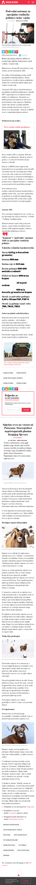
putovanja (22, 845)
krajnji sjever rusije (11, 825)
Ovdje (12, 881)
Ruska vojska (8, 383)
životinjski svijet (20, 835)
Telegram (24, 55)
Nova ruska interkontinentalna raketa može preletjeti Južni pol (16, 364)
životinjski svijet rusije (12, 830)
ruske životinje (9, 845)
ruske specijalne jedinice (13, 378)
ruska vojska (8, 373)
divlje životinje (23, 850)
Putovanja (17, 437)
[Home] (3, 2)
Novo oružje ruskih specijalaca (17, 127)
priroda (6, 855)
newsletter (12, 813)
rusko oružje (21, 373)
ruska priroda (8, 850)
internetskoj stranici (16, 819)
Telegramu (30, 807)
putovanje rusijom (10, 840)
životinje (6, 835)
